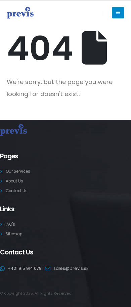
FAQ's (9, 224)
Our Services (18, 171)
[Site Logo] (20, 13)
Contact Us (17, 191)
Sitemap (14, 234)
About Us (14, 181)
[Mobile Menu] (118, 12)
